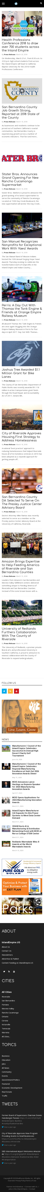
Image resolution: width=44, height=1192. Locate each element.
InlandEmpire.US (11, 942)
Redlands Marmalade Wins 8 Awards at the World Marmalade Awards (25, 844)
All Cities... (6, 1036)
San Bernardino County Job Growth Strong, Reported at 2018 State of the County (20, 112)
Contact (32, 1189)
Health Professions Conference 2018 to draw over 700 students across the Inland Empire (20, 45)
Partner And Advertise (15, 1186)
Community (6, 1072)
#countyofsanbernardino (12, 1123)
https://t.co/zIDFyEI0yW (30, 1118)
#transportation (9, 1159)
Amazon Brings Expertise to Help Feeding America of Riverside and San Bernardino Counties (21, 567)
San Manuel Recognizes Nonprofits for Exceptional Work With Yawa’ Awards (22, 245)
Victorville (6, 1024)
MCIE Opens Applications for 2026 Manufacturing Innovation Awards (27, 800)
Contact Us (6, 951)
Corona (5, 1020)
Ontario (5, 1016)
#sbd (36, 1157)
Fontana (5, 1004)
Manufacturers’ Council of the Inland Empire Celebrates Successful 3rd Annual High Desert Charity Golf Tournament (26, 751)
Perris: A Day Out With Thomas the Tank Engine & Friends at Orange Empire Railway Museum (22, 311)
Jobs (4, 1064)
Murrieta (5, 1032)
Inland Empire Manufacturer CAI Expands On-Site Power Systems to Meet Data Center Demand (26, 814)
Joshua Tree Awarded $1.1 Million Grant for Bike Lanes (21, 373)
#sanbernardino (26, 1157)
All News (5, 1068)
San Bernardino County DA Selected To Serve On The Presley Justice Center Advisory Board (22, 502)
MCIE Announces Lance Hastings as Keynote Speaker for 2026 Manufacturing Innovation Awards (26, 785)
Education (6, 1060)
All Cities (7, 992)
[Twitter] (4, 691)
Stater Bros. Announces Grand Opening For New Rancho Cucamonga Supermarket (20, 179)
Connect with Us (31, 1186)
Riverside (6, 996)
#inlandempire (8, 1121)
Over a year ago (10, 1127)
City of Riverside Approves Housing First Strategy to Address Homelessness (21, 437)
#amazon (15, 1157)
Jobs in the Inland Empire (18, 1189)
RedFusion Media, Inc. (25, 1178)
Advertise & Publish (10, 959)
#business (6, 1141)
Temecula (6, 1028)
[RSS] (10, 691)
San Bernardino (8, 1000)
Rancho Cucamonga (10, 1012)
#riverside (15, 1141)
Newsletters (7, 955)
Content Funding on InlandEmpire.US (17, 963)
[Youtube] (16, 691)
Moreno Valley (8, 1008)
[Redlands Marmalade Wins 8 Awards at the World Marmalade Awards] (6, 844)
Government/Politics (11, 1080)
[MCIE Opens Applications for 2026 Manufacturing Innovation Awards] (6, 800)
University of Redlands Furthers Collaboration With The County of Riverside (19, 634)
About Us (6, 947)
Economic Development (12, 1088)
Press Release (9, 54)
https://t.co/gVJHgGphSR (15, 1154)
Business (6, 1056)
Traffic (4, 1095)
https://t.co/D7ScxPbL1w (13, 1139)
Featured (6, 1084)
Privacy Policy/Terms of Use (26, 1180)
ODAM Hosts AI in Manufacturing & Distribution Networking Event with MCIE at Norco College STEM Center (26, 830)
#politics (18, 1121)
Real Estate (7, 1092)
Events (5, 1076)
